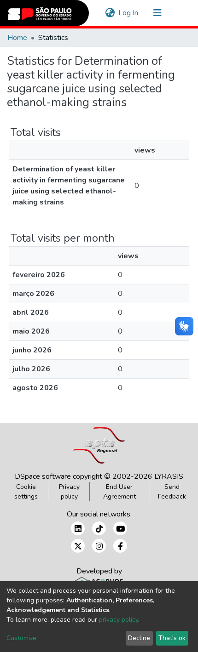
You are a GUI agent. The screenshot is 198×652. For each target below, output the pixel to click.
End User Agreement (119, 491)
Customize (21, 638)
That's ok (172, 638)
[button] (110, 12)
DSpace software (43, 476)
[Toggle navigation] (157, 13)
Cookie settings (26, 491)
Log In (128, 13)
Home (17, 38)
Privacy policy (69, 491)
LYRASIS (168, 476)
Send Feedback (172, 491)
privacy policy (118, 619)
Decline (139, 638)
